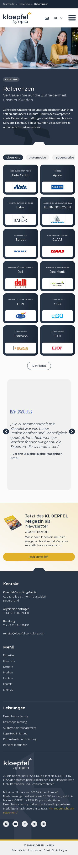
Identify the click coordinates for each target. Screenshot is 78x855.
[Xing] (25, 824)
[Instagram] (43, 824)
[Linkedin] (34, 824)
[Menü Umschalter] (72, 18)
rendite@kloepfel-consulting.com (23, 633)
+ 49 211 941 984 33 (17, 625)
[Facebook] (6, 824)
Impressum (34, 850)
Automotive (37, 157)
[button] (39, 366)
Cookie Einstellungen (55, 850)
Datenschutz (18, 850)
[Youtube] (15, 824)
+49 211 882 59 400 (17, 613)
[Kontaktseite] (47, 18)
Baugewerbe (65, 157)
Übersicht (13, 157)
